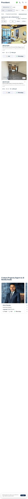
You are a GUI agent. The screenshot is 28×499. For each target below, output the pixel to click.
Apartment (10, 10)
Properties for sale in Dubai (11, 14)
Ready (18, 21)
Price (17, 10)
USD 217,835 (6, 45)
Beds (23, 10)
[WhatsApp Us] (17, 2)
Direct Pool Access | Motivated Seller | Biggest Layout (14, 47)
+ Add (14, 7)
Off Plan (23, 21)
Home (2, 14)
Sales (3, 10)
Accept (23, 495)
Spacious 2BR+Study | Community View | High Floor (13, 83)
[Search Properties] (23, 2)
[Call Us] (20, 2)
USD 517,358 (6, 82)
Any (12, 21)
